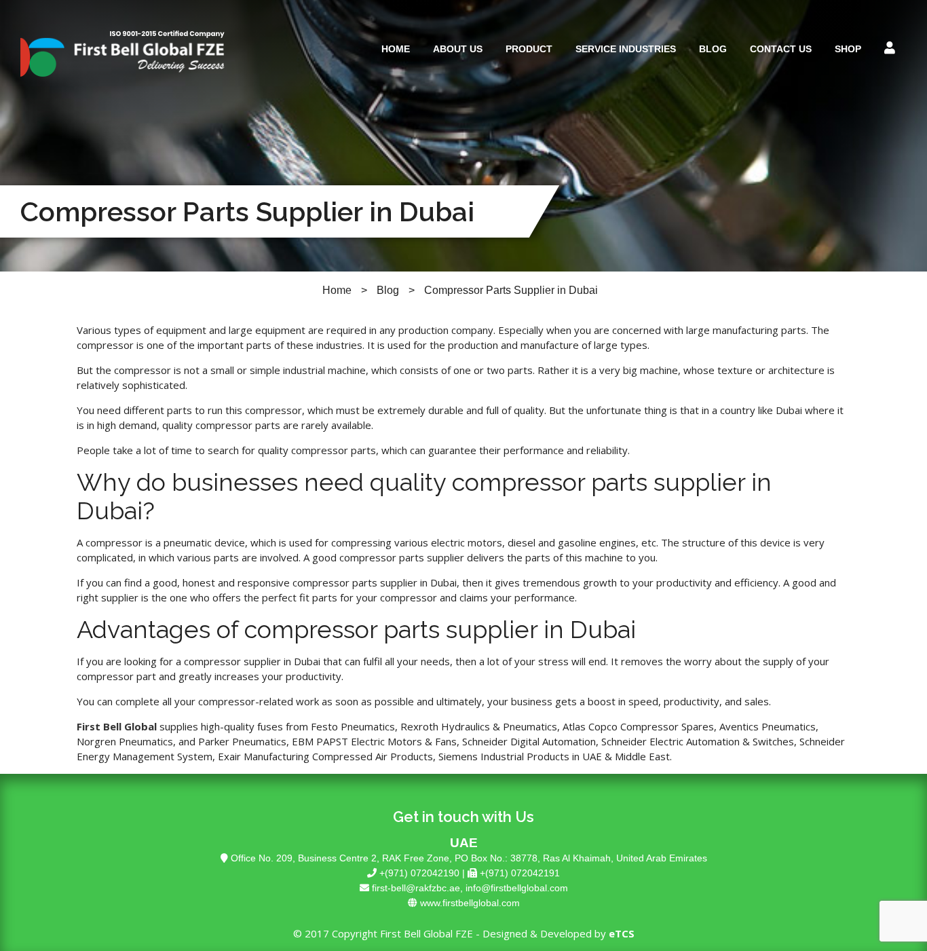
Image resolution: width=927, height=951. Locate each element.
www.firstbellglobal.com (470, 902)
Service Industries (625, 48)
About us (458, 48)
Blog (713, 48)
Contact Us (781, 48)
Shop (848, 48)
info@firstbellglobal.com (517, 887)
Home (395, 48)
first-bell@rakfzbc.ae (416, 887)
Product (529, 48)
